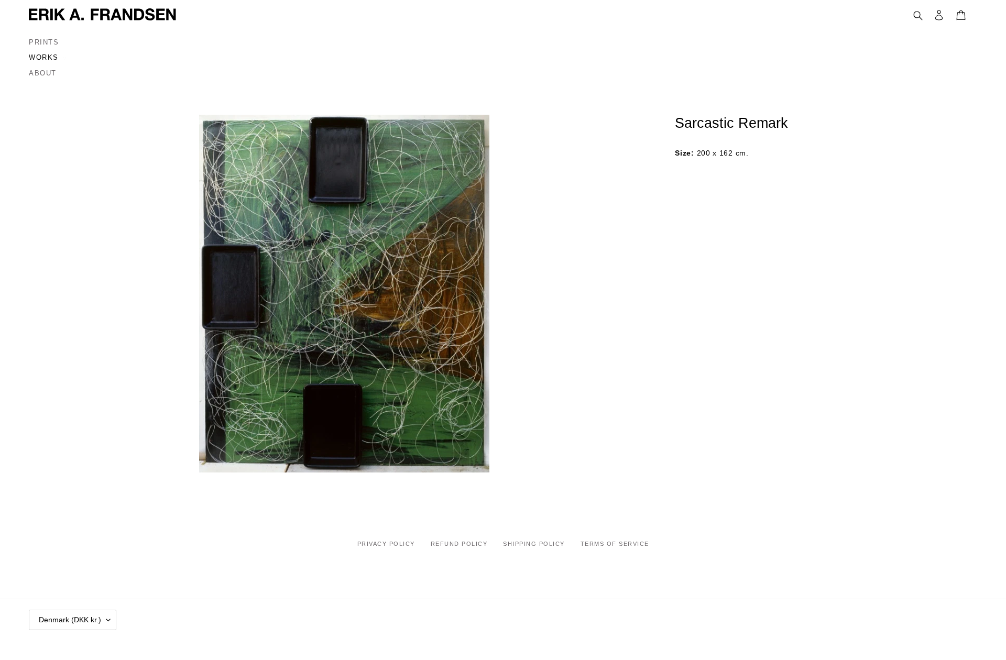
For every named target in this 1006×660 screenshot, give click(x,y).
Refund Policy (459, 544)
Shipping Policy (534, 544)
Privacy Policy (386, 544)
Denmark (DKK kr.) (70, 619)
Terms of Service (615, 544)
